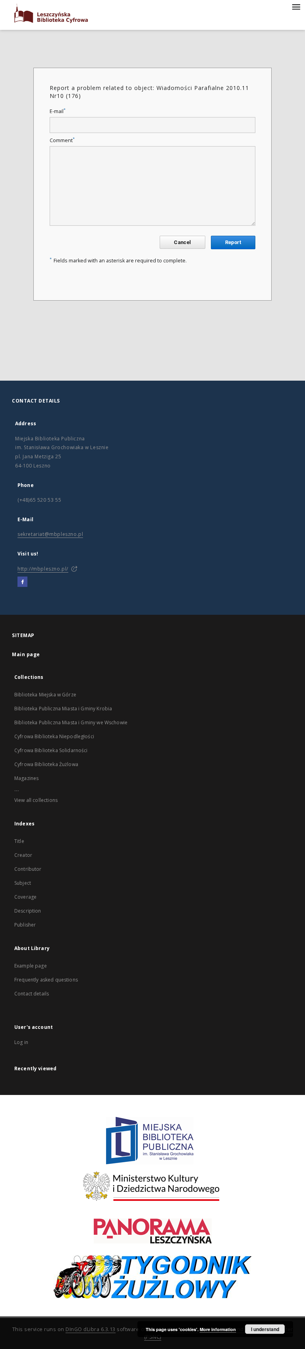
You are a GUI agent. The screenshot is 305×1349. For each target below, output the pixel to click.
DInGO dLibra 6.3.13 (91, 1329)
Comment (62, 140)
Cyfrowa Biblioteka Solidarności (51, 750)
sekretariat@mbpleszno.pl (50, 534)
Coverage (25, 896)
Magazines (26, 778)
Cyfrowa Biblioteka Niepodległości (54, 736)
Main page (26, 654)
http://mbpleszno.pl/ (42, 568)
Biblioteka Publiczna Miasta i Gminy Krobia (63, 708)
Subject (22, 883)
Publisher (25, 924)
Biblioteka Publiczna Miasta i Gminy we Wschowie (70, 722)
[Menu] (296, 6)
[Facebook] (22, 582)
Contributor (28, 869)
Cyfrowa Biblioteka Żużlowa (46, 764)
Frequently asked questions (46, 979)
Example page (30, 965)
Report (233, 242)
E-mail (58, 111)
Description (27, 910)
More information (218, 1329)
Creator (23, 855)
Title (19, 841)
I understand (265, 1329)
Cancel (182, 242)
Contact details (31, 993)
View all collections (36, 800)
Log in (21, 1042)
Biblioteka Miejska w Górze (45, 694)
